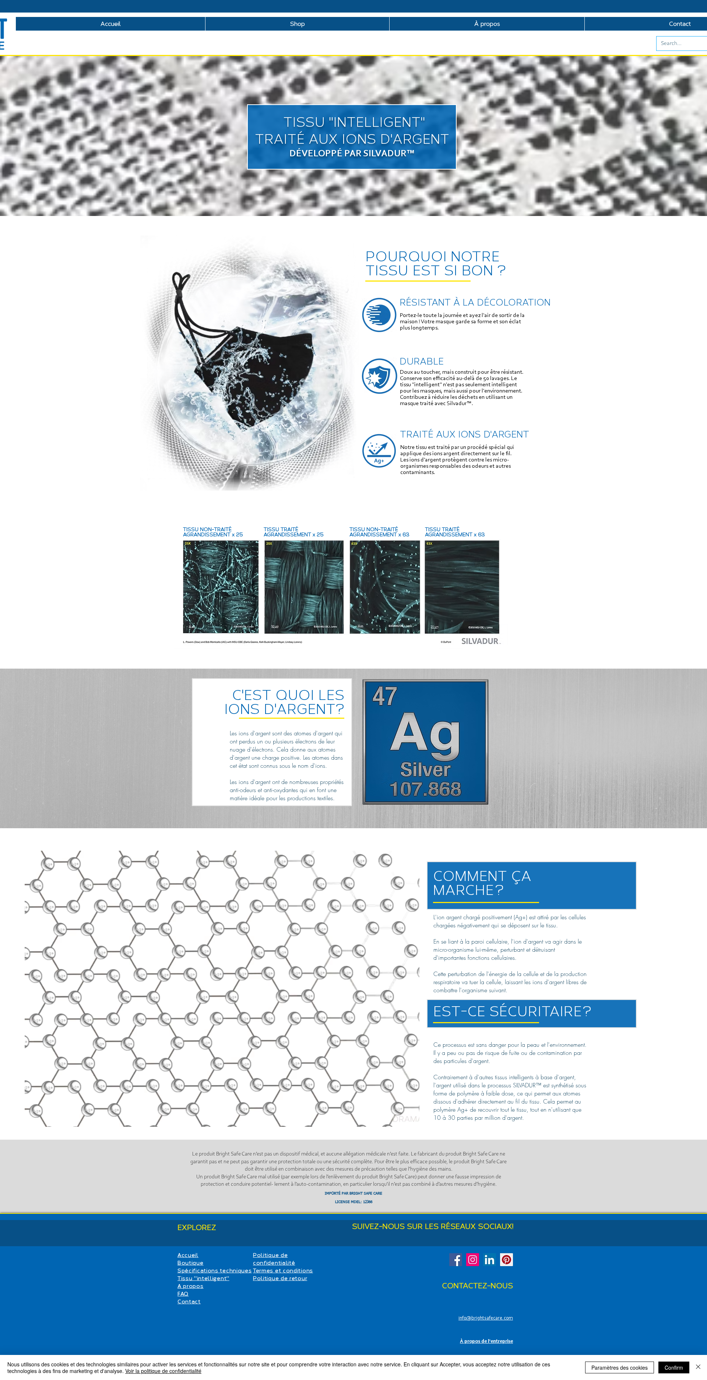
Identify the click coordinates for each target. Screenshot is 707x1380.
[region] (360, 750)
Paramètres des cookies (619, 1367)
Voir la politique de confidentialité (163, 1370)
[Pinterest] (506, 1259)
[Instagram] (472, 1259)
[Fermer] (698, 1367)
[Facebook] (455, 1259)
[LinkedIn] (489, 1259)
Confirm (674, 1367)
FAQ (183, 1294)
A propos (190, 1286)
